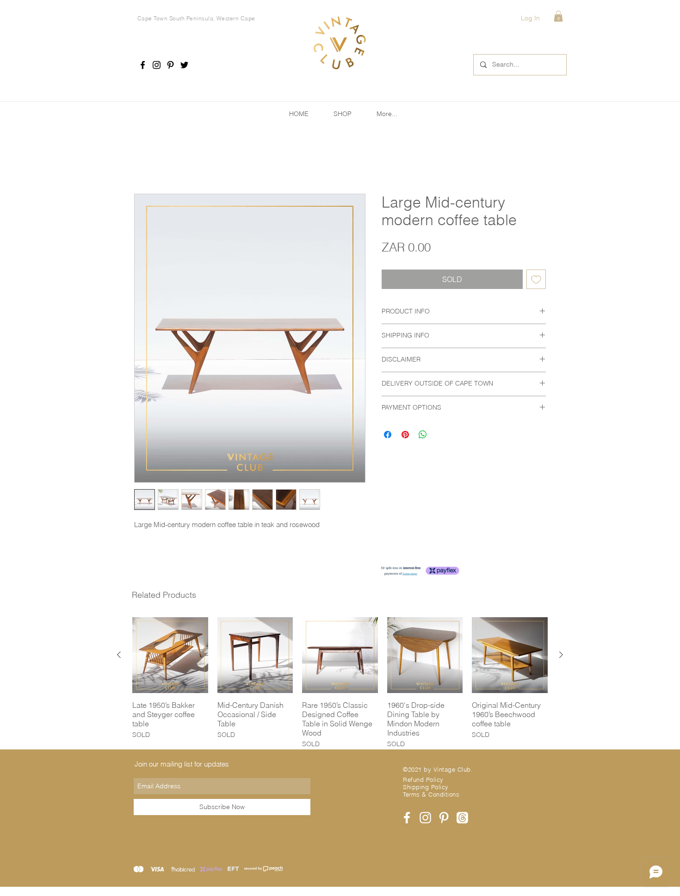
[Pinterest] (170, 65)
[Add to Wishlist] (536, 281)
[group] (340, 685)
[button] (558, 16)
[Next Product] (561, 656)
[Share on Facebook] (387, 436)
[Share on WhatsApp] (422, 436)
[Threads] (462, 819)
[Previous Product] (118, 656)
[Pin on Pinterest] (405, 436)
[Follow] (142, 65)
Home (144, 162)
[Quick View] (170, 657)
